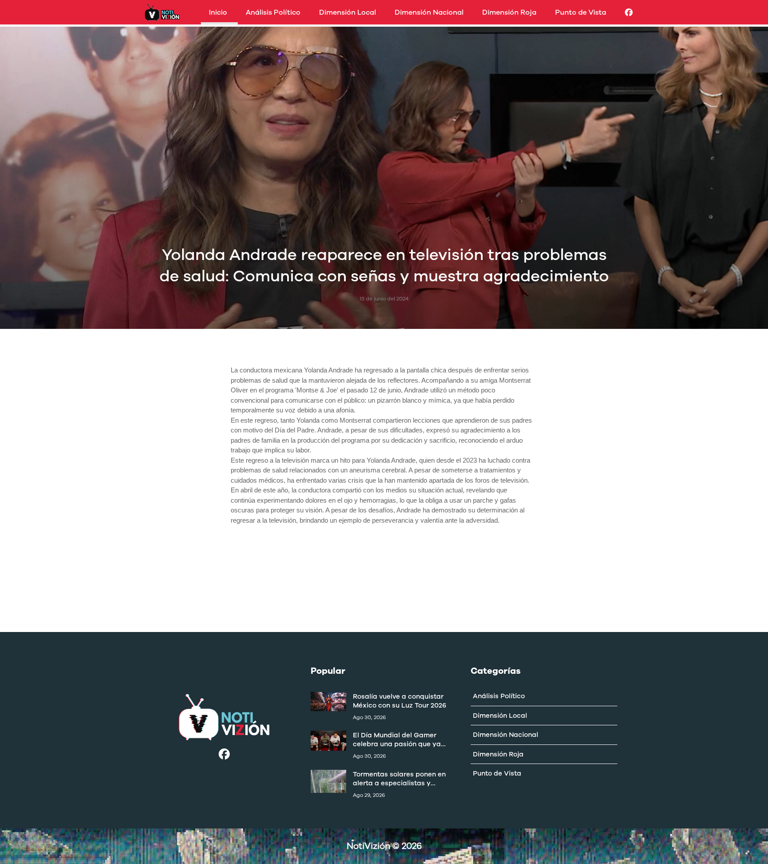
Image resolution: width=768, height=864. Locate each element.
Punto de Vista (580, 12)
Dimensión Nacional (429, 12)
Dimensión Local (347, 12)
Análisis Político (273, 12)
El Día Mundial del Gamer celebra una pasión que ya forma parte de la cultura (397, 739)
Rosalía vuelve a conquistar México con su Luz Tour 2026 (399, 701)
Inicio (218, 12)
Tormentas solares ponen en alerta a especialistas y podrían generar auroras (399, 779)
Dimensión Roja (509, 12)
